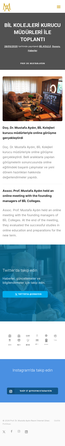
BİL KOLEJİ (45, 46)
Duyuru (56, 46)
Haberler (32, 50)
